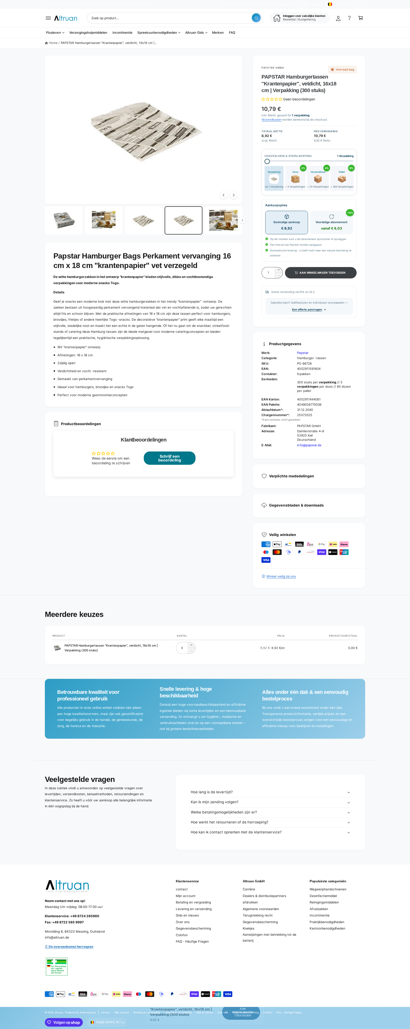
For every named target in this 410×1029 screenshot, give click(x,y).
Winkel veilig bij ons (281, 576)
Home (53, 43)
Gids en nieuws (187, 915)
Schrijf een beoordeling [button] (169, 458)
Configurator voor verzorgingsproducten (272, 4)
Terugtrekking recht (258, 915)
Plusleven (53, 32)
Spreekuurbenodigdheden (157, 32)
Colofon (182, 935)
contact (182, 889)
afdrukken (250, 902)
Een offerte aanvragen (307, 309)
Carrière (249, 889)
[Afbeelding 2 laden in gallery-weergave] (103, 220)
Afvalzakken (319, 909)
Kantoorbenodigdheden (327, 928)
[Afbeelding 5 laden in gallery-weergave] (223, 220)
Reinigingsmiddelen (324, 902)
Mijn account (186, 896)
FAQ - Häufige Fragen (192, 941)
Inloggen (314, 4)
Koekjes (248, 928)
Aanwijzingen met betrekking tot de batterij (270, 938)
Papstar (302, 353)
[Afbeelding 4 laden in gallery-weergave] (183, 220)
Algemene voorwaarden (261, 909)
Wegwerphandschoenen (328, 889)
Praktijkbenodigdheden (327, 922)
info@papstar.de (309, 445)
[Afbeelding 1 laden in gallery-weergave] (64, 220)
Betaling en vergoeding (193, 902)
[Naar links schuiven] (224, 195)
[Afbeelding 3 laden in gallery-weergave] (144, 220)
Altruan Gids (194, 32)
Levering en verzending (194, 909)
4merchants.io (87, 1012)
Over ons (183, 922)
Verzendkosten (271, 119)
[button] (48, 17)
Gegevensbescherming (193, 928)
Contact (232, 4)
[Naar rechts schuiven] (233, 195)
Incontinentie (320, 915)
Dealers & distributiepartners (264, 896)
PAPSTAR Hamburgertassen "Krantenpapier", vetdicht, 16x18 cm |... (109, 43)
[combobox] (174, 17)
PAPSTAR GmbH (272, 67)
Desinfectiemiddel (323, 896)
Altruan (59, 1012)
